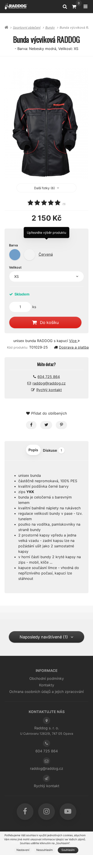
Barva (13, 245)
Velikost (15, 267)
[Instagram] (46, 811)
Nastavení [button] (22, 850)
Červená (46, 254)
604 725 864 (48, 376)
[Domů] (16, 6)
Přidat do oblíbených (49, 413)
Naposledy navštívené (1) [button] (44, 637)
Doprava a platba (74, 347)
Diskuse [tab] (52, 450)
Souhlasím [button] (68, 850)
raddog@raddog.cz (49, 383)
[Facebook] (25, 811)
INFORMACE (47, 670)
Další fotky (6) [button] (44, 188)
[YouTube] (68, 811)
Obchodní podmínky (46, 678)
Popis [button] (33, 450)
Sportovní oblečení (26, 27)
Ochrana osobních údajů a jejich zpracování (46, 691)
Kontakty (46, 685)
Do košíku (49, 322)
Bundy (50, 27)
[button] (31, 425)
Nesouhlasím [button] (44, 850)
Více (73, 340)
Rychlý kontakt (49, 389)
